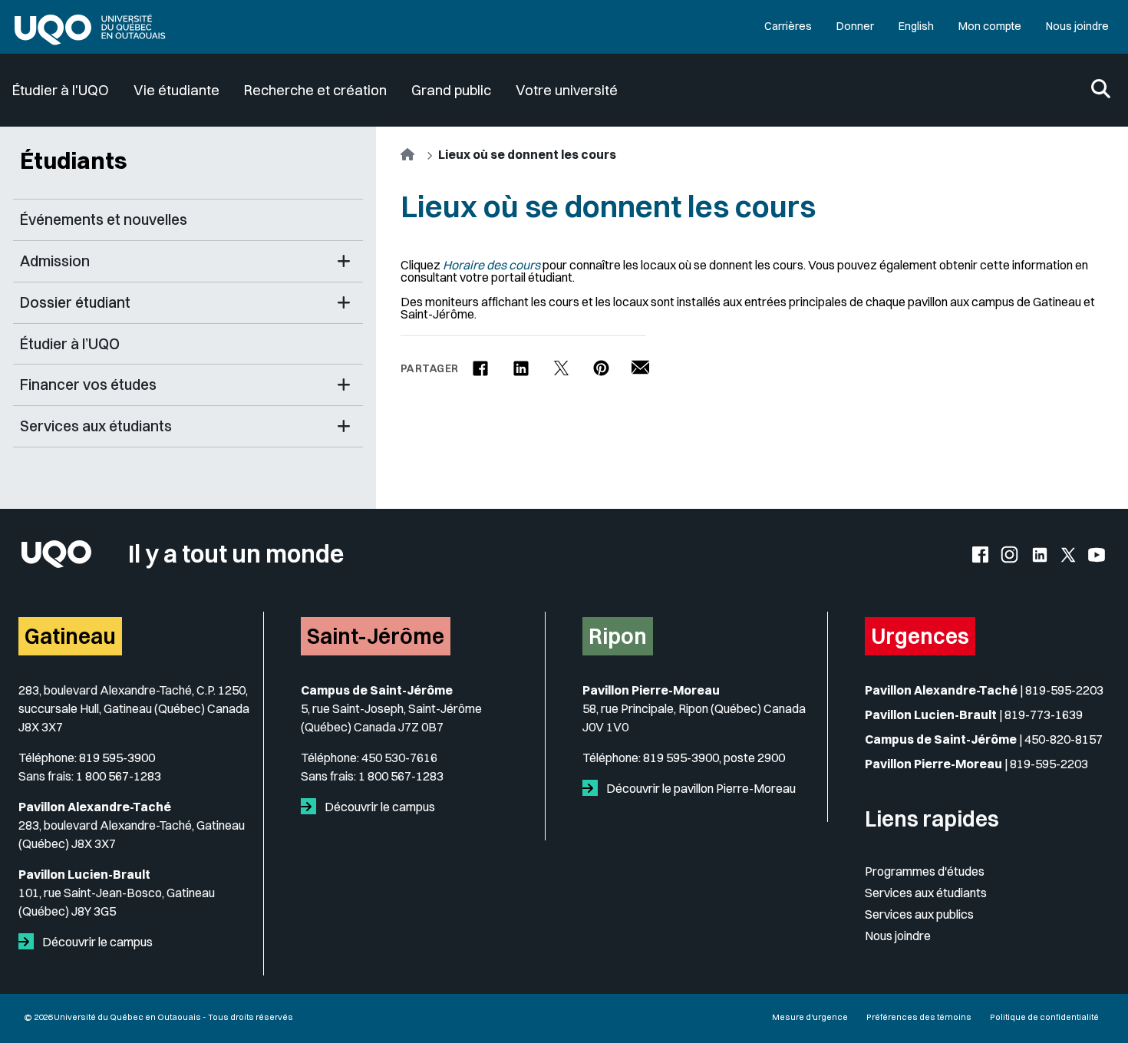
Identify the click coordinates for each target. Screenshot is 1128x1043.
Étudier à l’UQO (70, 344)
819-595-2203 (1064, 690)
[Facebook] (480, 362)
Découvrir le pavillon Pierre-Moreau (700, 788)
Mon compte (989, 26)
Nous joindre (1077, 26)
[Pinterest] (601, 361)
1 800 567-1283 (118, 776)
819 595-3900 (117, 757)
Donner (855, 26)
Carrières (788, 26)
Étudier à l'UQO (60, 90)
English (916, 26)
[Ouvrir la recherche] (1101, 90)
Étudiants (73, 160)
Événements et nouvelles (103, 219)
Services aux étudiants (926, 892)
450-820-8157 (1063, 739)
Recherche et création (315, 90)
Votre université (567, 90)
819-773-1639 (1043, 714)
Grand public (451, 90)
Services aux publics (919, 914)
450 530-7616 (399, 757)
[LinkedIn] (521, 362)
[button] (344, 261)
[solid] (29, 941)
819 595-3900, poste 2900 (714, 757)
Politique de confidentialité (1044, 1017)
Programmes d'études (925, 871)
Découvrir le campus (96, 941)
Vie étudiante (176, 90)
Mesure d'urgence (810, 1017)
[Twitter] (561, 361)
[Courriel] (640, 360)
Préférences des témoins (918, 1017)
